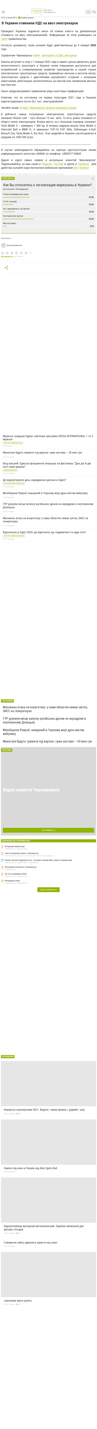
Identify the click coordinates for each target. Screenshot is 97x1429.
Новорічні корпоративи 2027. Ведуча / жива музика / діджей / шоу (44, 1109)
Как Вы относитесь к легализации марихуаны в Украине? (47, 185)
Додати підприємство (48, 889)
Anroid (84, 167)
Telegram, (47, 164)
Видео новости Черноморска (31, 790)
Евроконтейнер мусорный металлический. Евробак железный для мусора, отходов (44, 1227)
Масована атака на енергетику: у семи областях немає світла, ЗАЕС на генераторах (45, 520)
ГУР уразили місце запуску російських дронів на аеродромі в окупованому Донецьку (48, 505)
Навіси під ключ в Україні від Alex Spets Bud (30, 1168)
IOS (75, 167)
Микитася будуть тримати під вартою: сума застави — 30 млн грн (42, 452)
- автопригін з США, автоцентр (55, 55)
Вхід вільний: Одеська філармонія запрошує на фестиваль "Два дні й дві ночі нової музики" (47, 465)
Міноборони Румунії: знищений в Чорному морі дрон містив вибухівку (45, 493)
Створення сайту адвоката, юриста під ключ (30, 1242)
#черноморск (6, 238)
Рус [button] (88, 12)
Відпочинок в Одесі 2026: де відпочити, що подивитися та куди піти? (44, 532)
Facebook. (83, 164)
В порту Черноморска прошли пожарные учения (48, 107)
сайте (4, 39)
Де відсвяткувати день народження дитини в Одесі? (34, 480)
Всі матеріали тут (48, 830)
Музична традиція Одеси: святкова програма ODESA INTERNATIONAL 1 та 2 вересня (48, 437)
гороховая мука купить (18, 1300)
